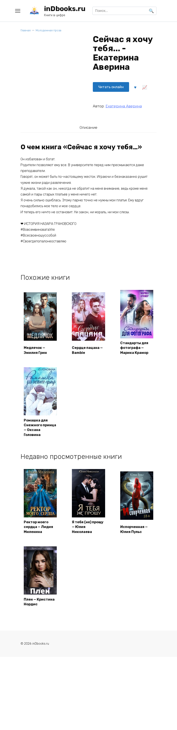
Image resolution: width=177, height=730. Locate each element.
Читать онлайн (111, 87)
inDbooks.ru (64, 9)
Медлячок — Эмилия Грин (35, 350)
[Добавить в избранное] (135, 87)
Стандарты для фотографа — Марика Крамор (134, 348)
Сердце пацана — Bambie (87, 350)
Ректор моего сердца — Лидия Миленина (38, 527)
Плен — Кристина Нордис (39, 601)
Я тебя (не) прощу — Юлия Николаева (87, 527)
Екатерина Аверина (124, 106)
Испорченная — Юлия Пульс (134, 529)
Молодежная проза (48, 30)
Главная (26, 30)
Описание (88, 127)
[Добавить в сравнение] (145, 87)
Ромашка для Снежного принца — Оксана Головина (40, 427)
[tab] (88, 127)
